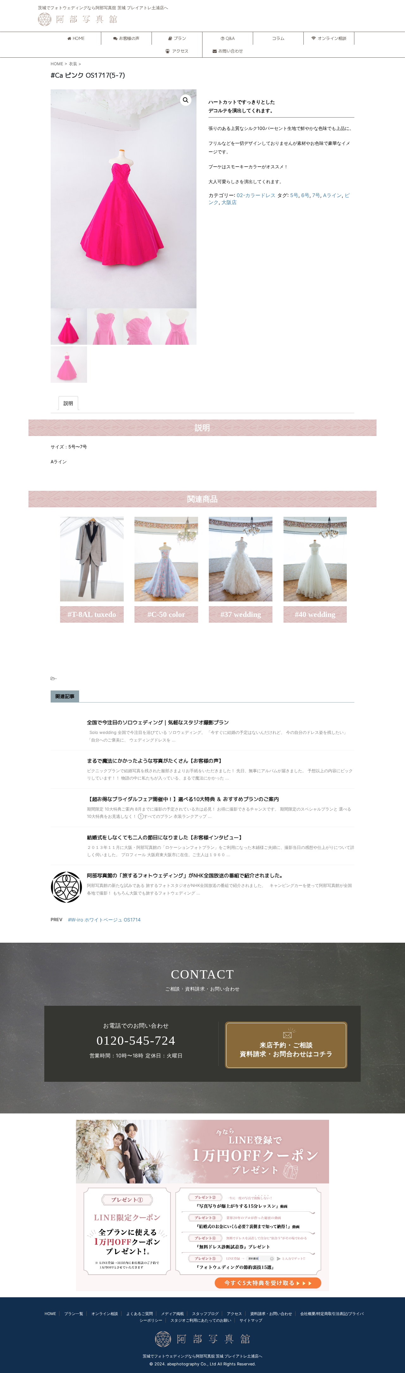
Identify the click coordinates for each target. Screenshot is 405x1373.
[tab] (68, 403)
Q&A (230, 38)
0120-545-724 (136, 1040)
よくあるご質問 (139, 1313)
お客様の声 (129, 38)
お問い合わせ (230, 51)
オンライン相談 (332, 38)
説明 (68, 403)
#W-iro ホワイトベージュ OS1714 (104, 920)
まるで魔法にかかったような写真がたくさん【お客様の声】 (155, 760)
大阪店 (229, 202)
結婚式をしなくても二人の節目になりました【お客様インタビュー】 (165, 837)
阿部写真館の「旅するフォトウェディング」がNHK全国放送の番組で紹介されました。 (186, 875)
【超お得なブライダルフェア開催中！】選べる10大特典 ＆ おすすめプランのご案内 (183, 799)
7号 (316, 195)
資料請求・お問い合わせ (271, 1313)
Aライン (332, 195)
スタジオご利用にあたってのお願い (201, 1320)
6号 (305, 195)
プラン (180, 38)
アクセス (180, 51)
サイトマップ (251, 1320)
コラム (278, 38)
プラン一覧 (73, 1313)
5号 (294, 195)
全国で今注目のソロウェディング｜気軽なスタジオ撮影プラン (158, 722)
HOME (78, 38)
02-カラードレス (256, 195)
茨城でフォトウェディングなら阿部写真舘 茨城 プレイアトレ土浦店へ (202, 1356)
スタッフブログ (205, 1313)
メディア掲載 (172, 1313)
